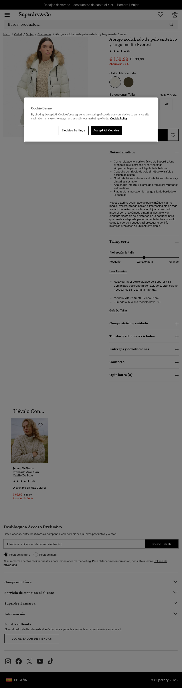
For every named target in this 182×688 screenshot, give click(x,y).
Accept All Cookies (106, 130)
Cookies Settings (73, 130)
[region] (91, 119)
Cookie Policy (118, 118)
